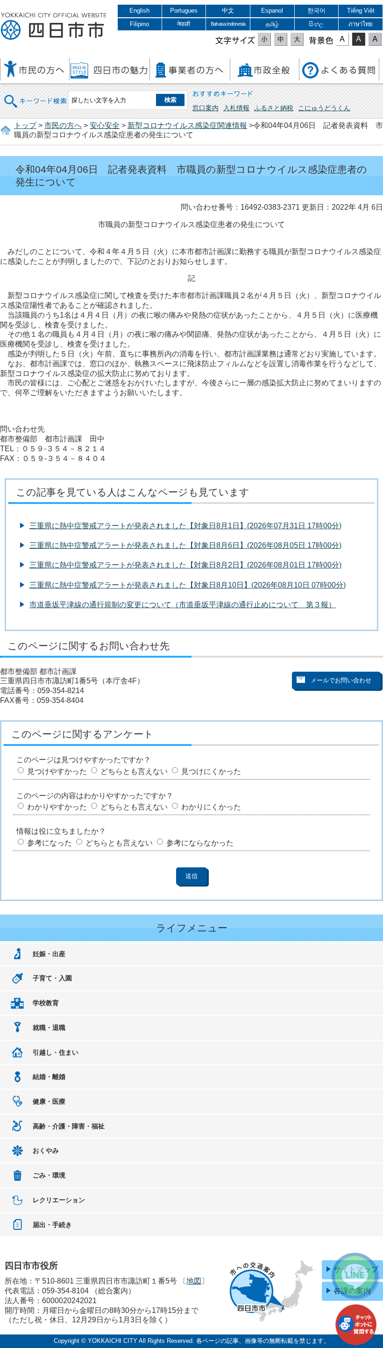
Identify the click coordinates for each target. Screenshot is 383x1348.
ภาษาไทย (360, 24)
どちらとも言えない (134, 771)
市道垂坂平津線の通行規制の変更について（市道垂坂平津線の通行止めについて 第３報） (182, 605)
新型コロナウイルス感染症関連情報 (187, 125)
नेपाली (183, 24)
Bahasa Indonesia (228, 24)
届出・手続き (52, 1224)
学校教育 (46, 1003)
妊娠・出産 (49, 954)
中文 (228, 10)
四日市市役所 (53, 27)
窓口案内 (205, 108)
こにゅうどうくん (324, 108)
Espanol (272, 10)
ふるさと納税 (273, 108)
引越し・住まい (55, 1052)
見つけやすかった (57, 771)
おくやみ (46, 1150)
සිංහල (316, 24)
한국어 (316, 10)
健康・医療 (49, 1101)
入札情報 (236, 108)
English (139, 10)
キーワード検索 (36, 95)
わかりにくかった (211, 807)
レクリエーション (59, 1200)
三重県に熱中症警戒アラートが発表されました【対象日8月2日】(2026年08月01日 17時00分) (185, 565)
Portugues (184, 10)
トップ (25, 125)
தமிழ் (272, 24)
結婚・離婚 (49, 1076)
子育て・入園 (52, 978)
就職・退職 (49, 1027)
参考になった (49, 843)
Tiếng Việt (361, 10)
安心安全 (105, 125)
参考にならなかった (200, 843)
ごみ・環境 (49, 1175)
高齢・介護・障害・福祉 (69, 1126)
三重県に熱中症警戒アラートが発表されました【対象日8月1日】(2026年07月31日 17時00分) (185, 526)
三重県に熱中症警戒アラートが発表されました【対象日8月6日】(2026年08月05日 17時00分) (185, 545)
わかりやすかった (57, 807)
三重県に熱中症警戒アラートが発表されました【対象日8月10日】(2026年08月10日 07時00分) (187, 585)
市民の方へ (63, 125)
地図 (193, 1281)
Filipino (139, 24)
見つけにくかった (211, 771)
